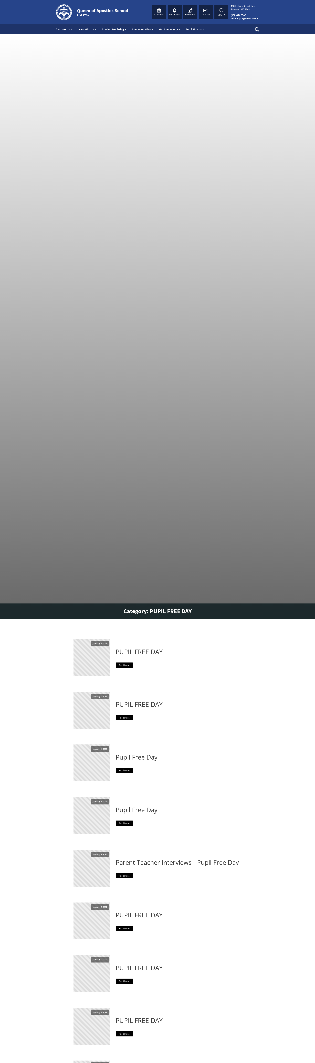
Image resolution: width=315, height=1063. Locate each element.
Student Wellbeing (113, 29)
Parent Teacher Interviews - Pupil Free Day (177, 862)
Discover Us (63, 29)
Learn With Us (86, 29)
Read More (124, 665)
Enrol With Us (194, 29)
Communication (141, 29)
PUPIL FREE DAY (139, 651)
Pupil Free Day (137, 757)
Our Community (168, 29)
